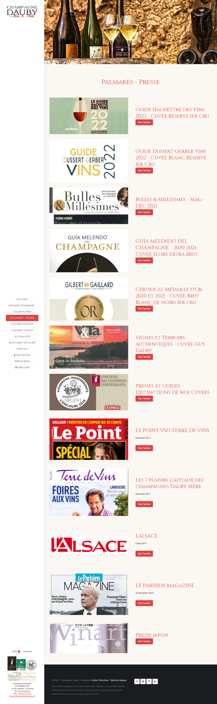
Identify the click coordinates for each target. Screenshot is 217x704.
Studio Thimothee (100, 680)
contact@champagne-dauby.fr (22, 696)
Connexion (27, 651)
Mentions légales (119, 680)
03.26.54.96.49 (24, 691)
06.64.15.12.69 (25, 694)
